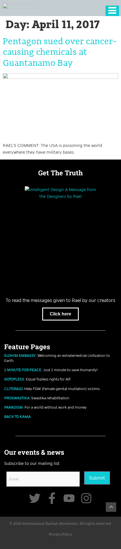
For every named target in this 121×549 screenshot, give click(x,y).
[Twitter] (35, 498)
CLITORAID (13, 388)
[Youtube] (69, 498)
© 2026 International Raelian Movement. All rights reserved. (61, 524)
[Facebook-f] (52, 498)
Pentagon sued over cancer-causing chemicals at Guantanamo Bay (59, 52)
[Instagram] (86, 498)
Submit (97, 478)
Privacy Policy (60, 534)
